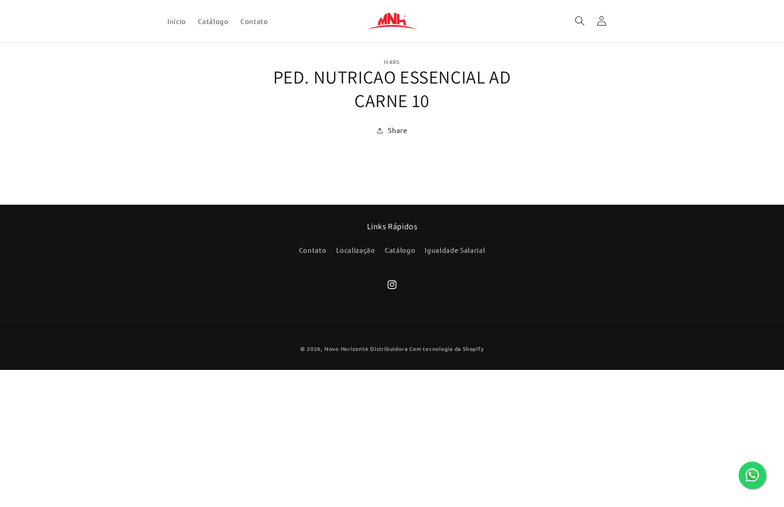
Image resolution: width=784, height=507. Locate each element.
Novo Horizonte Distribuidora (366, 348)
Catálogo (400, 250)
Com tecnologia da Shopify (446, 348)
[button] (579, 21)
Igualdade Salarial (455, 250)
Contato (313, 250)
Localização (355, 250)
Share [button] (397, 130)
